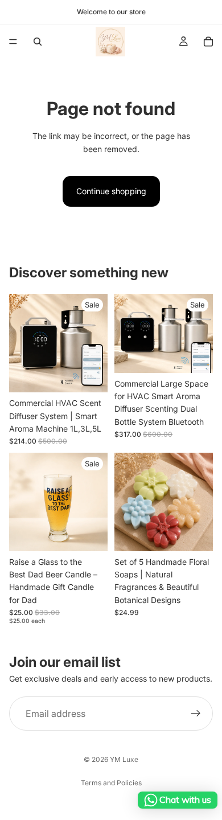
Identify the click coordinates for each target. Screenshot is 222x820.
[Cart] (208, 41)
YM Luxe (124, 759)
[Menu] (13, 41)
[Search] (37, 41)
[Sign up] (196, 713)
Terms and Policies (111, 782)
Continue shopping (111, 191)
